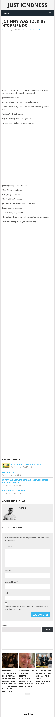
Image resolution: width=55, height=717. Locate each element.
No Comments (35, 30)
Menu (6, 13)
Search (4, 626)
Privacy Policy (27, 714)
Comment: (9, 546)
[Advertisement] (27, 60)
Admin (4, 30)
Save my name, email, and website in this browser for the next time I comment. (27, 608)
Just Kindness (27, 5)
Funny (25, 30)
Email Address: (11, 582)
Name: (8, 570)
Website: (8, 593)
